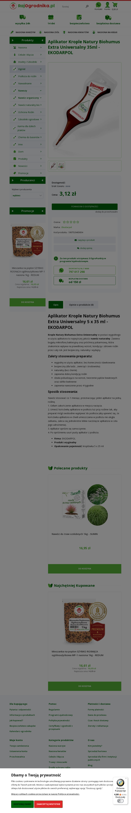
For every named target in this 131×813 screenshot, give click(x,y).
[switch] (120, 801)
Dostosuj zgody (22, 804)
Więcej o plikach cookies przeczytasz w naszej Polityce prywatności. (45, 794)
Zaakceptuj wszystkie (48, 804)
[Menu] (126, 779)
